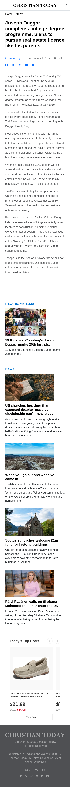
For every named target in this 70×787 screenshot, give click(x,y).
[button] (5, 5)
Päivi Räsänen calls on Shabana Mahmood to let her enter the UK (31, 604)
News (19, 14)
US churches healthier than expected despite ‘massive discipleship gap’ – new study (29, 409)
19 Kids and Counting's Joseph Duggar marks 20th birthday (30, 342)
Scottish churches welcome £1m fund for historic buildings (31, 542)
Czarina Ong (13, 58)
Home (9, 14)
